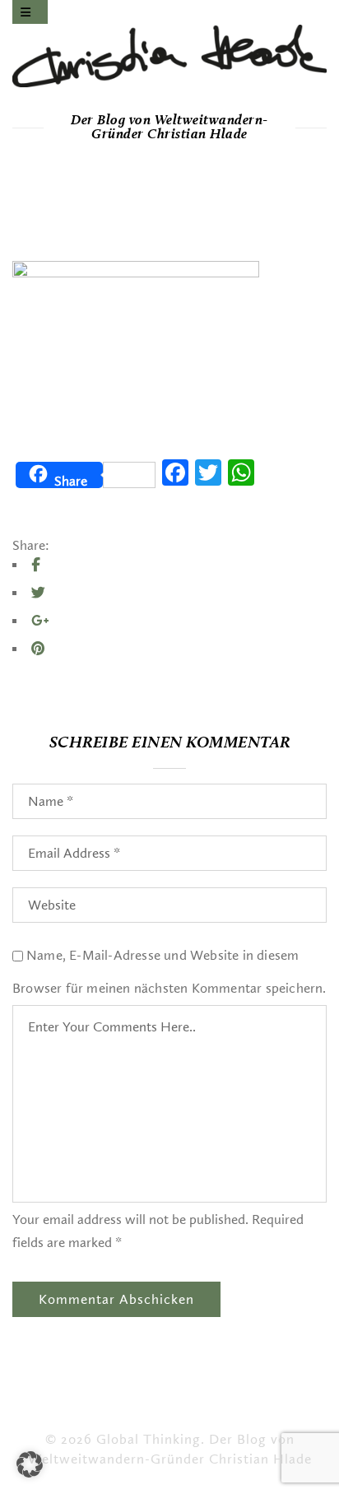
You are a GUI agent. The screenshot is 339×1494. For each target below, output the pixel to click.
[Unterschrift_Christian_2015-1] (169, 56)
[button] (29, 1464)
